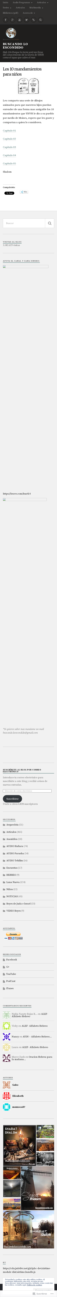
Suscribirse (12, 798)
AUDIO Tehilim (14, 860)
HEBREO (11, 874)
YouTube (11, 974)
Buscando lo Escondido (15, 45)
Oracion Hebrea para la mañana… (32, 1058)
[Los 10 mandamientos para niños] (28, 86)
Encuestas (11, 867)
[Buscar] (49, 223)
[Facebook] (5, 20)
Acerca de (28, 13)
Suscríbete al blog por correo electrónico (22, 771)
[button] (19, 1145)
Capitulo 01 (9, 130)
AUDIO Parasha (15, 853)
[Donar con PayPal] (13, 938)
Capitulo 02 (9, 139)
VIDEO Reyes (13, 910)
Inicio (5, 2)
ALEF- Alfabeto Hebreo (30, 1015)
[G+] (12, 20)
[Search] (40, 20)
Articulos (41, 2)
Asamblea (11, 839)
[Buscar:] (28, 223)
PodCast (10, 981)
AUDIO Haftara (14, 846)
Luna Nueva (13, 882)
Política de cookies (34, 1285)
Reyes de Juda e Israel (18, 903)
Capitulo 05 (9, 163)
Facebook (11, 959)
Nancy (15, 1036)
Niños (9, 889)
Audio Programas (21, 2)
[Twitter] (26, 20)
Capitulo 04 (9, 155)
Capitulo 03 (9, 147)
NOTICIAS (12, 896)
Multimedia (35, 7)
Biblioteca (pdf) (10, 13)
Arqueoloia (12, 824)
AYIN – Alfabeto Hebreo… (37, 1036)
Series (6, 7)
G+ (7, 966)
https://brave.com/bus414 (17, 493)
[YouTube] (19, 20)
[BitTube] (33, 20)
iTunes (10, 988)
